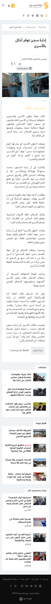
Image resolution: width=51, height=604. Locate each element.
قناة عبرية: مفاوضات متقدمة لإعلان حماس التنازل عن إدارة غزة (21, 377)
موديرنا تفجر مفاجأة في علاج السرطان (20, 520)
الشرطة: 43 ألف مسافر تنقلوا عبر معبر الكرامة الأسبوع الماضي (20, 433)
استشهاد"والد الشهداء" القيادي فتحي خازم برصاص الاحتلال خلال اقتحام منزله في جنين (18, 502)
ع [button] (15, 63)
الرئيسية (42, 27)
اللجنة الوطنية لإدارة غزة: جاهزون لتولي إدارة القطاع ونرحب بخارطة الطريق (19, 392)
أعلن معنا (25, 579)
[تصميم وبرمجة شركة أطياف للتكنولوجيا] (26, 599)
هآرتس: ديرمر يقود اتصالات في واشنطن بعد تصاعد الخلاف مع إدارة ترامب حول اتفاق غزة (18, 408)
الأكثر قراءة (41, 423)
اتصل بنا (35, 579)
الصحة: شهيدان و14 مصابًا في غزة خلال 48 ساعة (18, 461)
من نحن (45, 579)
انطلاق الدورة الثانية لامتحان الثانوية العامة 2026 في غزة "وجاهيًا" (18, 448)
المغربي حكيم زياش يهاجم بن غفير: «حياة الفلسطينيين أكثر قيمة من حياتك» (18, 557)
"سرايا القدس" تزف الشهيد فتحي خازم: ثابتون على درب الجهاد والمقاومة (18, 537)
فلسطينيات (30, 27)
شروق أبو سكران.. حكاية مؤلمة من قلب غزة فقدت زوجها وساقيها (19, 477)
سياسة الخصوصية (10, 579)
